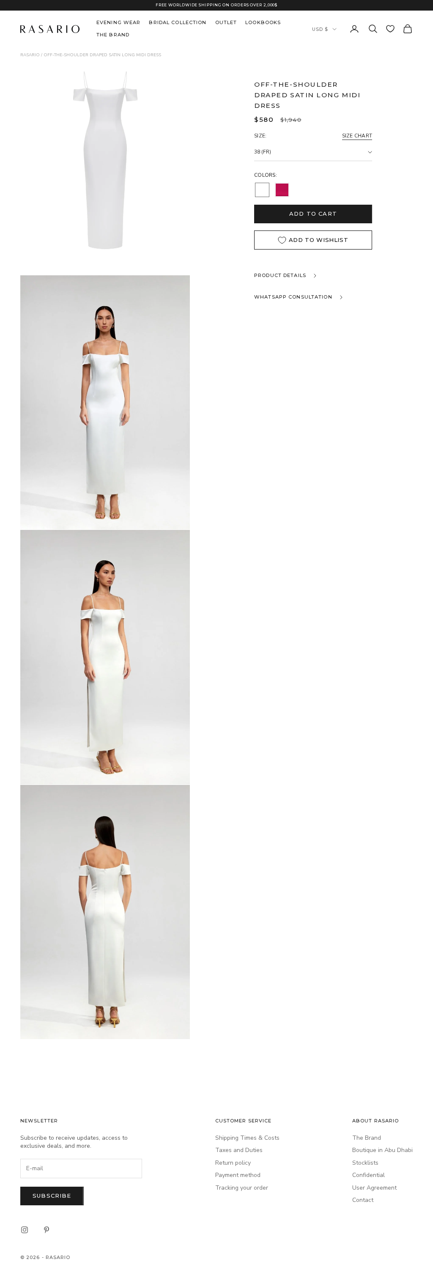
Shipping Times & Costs (247, 1138)
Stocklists (365, 1163)
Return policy (233, 1163)
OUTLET (226, 22)
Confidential (368, 1175)
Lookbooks (263, 22)
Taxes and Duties (239, 1150)
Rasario (30, 55)
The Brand (112, 35)
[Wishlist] (390, 29)
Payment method (237, 1175)
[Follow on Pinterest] (46, 1230)
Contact (362, 1200)
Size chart (357, 135)
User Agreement (374, 1188)
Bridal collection (177, 22)
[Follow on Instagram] (24, 1230)
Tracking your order (241, 1188)
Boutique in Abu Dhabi (382, 1150)
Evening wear (118, 22)
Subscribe (52, 1195)
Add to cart (313, 213)
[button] (262, 190)
